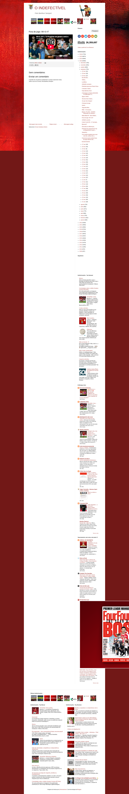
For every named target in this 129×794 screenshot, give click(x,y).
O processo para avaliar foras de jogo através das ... (89, 138)
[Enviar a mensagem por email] (30, 65)
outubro (83, 67)
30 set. (84, 71)
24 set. (84, 151)
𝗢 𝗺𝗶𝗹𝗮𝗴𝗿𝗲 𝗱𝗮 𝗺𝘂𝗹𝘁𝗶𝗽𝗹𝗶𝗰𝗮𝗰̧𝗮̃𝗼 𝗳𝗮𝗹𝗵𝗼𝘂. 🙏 (86, 778)
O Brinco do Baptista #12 (73, 729)
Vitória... (84, 79)
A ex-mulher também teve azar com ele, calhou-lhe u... (89, 135)
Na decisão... (85, 77)
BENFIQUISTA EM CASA (86, 417)
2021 (80, 225)
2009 (80, 251)
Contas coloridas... (84, 308)
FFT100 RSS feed (84, 600)
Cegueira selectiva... (84, 359)
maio (82, 211)
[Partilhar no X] (34, 65)
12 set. (84, 177)
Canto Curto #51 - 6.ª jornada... (90, 122)
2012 (80, 244)
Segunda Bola (85, 107)
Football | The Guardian (86, 573)
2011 (80, 247)
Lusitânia (84, 82)
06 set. (84, 190)
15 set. (84, 171)
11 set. (84, 179)
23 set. (84, 153)
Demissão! (34, 717)
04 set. (84, 195)
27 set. (84, 144)
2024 (80, 58)
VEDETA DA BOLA (85, 458)
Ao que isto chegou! (87, 101)
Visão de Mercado (84, 586)
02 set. (84, 199)
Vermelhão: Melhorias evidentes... (48, 756)
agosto (83, 204)
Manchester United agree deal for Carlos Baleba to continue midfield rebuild (87, 576)
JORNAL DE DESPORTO (86, 540)
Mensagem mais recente (35, 124)
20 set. (84, 160)
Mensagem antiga (68, 124)
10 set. (84, 182)
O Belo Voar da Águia (85, 471)
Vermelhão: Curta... (92, 296)
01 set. (84, 201)
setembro (83, 69)
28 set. (84, 75)
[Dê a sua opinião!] (32, 65)
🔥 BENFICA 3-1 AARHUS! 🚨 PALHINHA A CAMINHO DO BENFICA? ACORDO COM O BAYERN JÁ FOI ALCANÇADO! (88, 393)
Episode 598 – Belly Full (85, 522)
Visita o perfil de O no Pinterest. (86, 47)
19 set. (84, 162)
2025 (80, 56)
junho (82, 209)
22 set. (84, 155)
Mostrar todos (95, 533)
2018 (80, 231)
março (82, 215)
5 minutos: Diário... (86, 88)
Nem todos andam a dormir (82, 741)
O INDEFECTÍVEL (50, 8)
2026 (80, 54)
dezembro (83, 62)
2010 (80, 249)
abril (82, 213)
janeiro (83, 220)
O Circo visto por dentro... (81, 759)
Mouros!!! (84, 124)
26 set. (84, 146)
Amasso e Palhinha (84, 447)
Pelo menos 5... (36, 765)
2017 (80, 233)
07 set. (84, 188)
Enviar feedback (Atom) (41, 127)
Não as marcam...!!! (84, 342)
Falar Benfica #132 (87, 90)
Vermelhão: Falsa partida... (46, 708)
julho (82, 206)
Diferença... (90, 329)
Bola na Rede (83, 558)
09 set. (84, 184)
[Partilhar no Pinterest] (38, 65)
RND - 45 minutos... (87, 109)
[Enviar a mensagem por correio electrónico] (45, 62)
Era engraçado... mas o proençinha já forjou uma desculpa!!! (47, 731)
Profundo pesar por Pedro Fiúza (90, 86)
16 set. (84, 168)
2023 (80, 61)
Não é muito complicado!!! (85, 350)
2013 (80, 242)
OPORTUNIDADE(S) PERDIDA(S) (88, 460)
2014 (80, 240)
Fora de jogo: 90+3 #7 (87, 117)
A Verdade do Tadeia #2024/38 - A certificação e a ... (90, 93)
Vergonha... (85, 132)
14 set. (84, 173)
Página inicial (52, 124)
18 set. (84, 164)
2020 (80, 227)
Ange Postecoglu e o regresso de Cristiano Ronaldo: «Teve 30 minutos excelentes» (88, 561)
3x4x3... (84, 105)
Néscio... (81, 278)
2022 (80, 222)
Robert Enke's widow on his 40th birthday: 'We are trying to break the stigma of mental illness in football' (86, 719)
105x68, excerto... (86, 120)
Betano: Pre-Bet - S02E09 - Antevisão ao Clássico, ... (89, 112)
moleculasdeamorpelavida (87, 446)
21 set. (84, 157)
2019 (80, 229)
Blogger (79, 789)
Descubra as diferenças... (88, 126)
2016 (80, 236)
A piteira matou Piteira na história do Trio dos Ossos (92, 371)
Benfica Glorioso (84, 429)
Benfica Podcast (84, 521)
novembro (83, 65)
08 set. (84, 186)
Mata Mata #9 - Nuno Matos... (89, 115)
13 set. (84, 175)
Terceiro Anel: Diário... (87, 98)
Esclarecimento (86, 141)
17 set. (84, 166)
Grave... (42, 738)
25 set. (84, 148)
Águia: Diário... (85, 96)
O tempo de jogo (86, 103)
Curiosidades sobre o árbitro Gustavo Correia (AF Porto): (88, 289)
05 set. (84, 193)
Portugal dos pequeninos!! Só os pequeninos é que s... (89, 129)
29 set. (84, 73)
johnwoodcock (63, 789)
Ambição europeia (86, 84)
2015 (80, 238)
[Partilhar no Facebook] (36, 65)
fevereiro (83, 217)
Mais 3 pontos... (91, 318)
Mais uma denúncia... (80, 769)
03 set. (84, 197)
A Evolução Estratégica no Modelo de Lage (86, 750)
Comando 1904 (84, 503)
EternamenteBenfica (85, 388)
